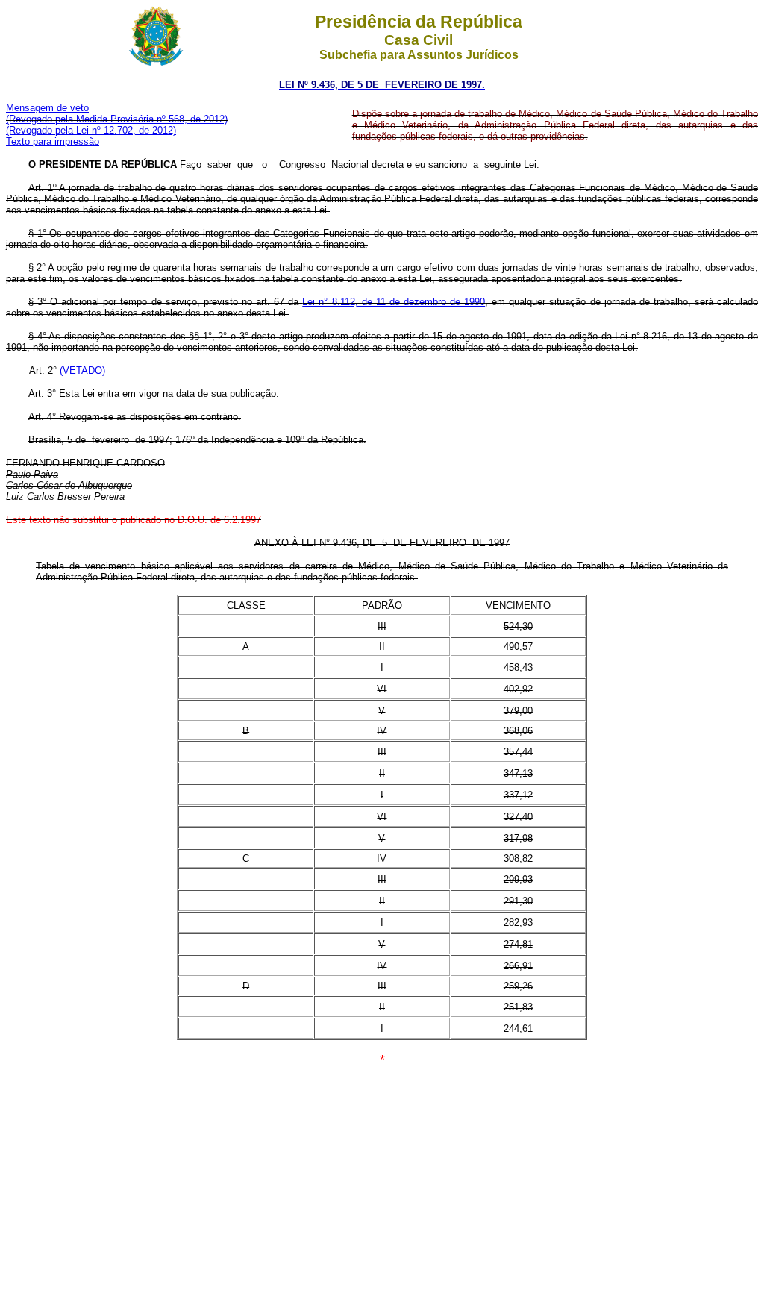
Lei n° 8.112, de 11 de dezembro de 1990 (393, 301)
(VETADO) (82, 370)
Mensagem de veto (47, 107)
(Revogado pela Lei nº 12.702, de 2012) (91, 130)
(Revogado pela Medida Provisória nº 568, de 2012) (117, 119)
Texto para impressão (52, 141)
